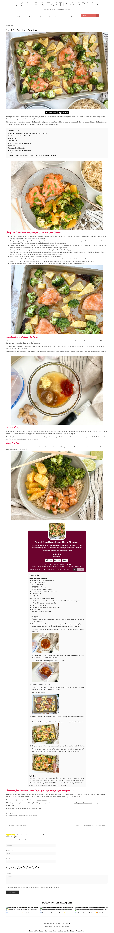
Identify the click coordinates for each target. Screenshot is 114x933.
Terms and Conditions (36, 931)
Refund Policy (80, 931)
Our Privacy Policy (51, 931)
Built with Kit (73, 483)
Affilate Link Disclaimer (66, 931)
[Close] (85, 446)
